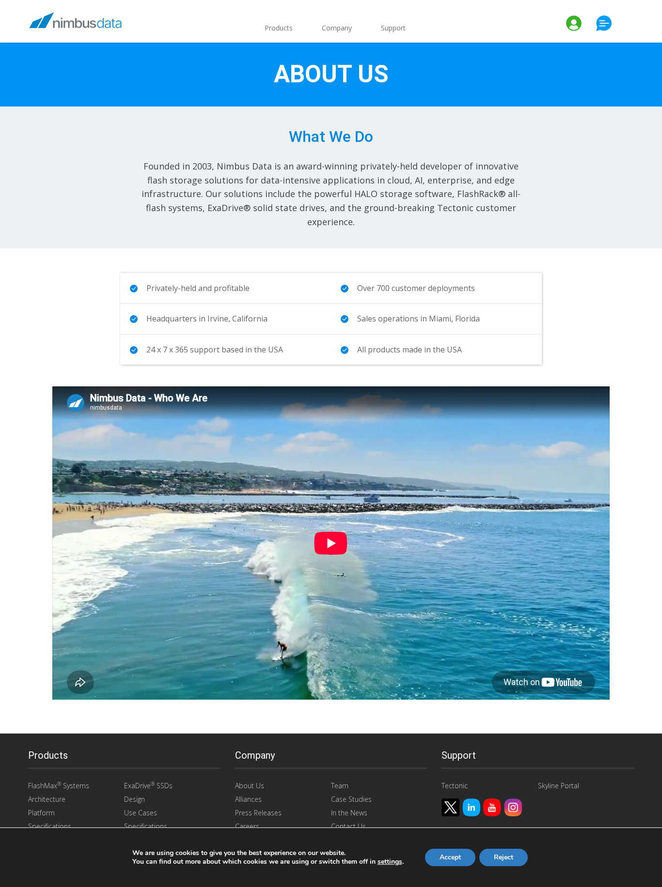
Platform (41, 812)
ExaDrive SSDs (148, 785)
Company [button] (337, 27)
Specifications (49, 826)
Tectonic (454, 785)
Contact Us (348, 826)
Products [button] (279, 27)
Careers (247, 826)
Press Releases (258, 812)
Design (134, 799)
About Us (249, 785)
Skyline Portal (558, 785)
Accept (450, 857)
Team (339, 785)
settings (390, 861)
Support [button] (393, 27)
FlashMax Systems (58, 785)
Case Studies (351, 799)
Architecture (46, 799)
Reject (503, 857)
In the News (349, 812)
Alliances (248, 799)
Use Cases (140, 812)
